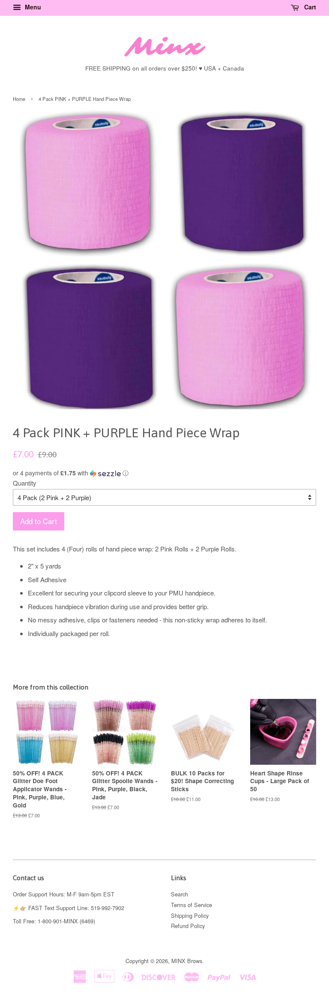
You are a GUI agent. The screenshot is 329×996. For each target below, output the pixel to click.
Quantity (24, 482)
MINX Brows (186, 961)
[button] (164, 473)
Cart (309, 7)
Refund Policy (188, 926)
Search (179, 894)
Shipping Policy (190, 915)
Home (19, 98)
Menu (32, 7)
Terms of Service (191, 905)
